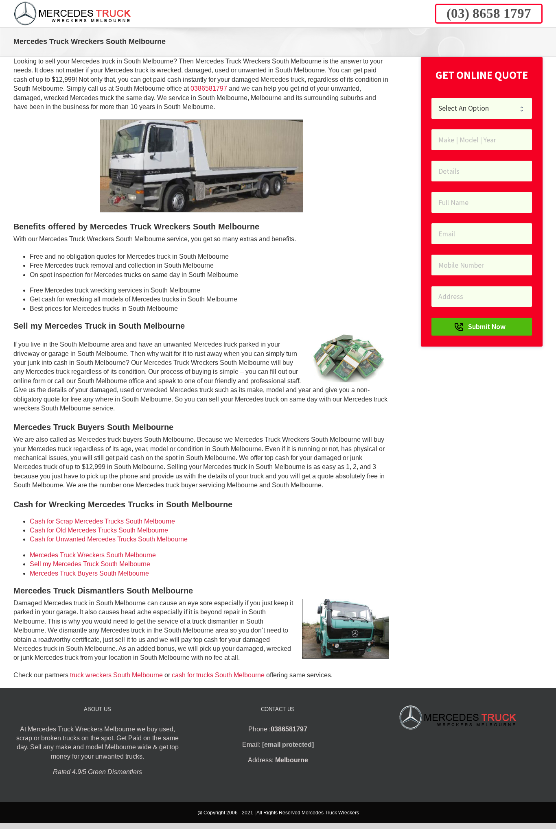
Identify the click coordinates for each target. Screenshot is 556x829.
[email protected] (288, 744)
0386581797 (208, 88)
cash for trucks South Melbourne (218, 675)
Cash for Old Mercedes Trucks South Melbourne (99, 530)
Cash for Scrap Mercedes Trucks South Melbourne (102, 521)
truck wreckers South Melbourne (116, 675)
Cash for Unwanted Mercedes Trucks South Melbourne (109, 539)
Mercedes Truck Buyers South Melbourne (89, 573)
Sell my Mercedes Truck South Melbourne (90, 564)
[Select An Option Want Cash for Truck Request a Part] (481, 108)
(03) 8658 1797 (489, 13)
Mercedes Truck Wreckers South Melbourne (93, 555)
